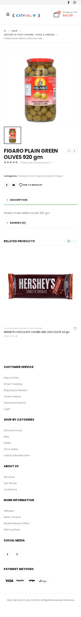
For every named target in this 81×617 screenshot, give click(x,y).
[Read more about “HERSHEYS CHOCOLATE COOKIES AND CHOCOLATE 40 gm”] (71, 255)
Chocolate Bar (11, 328)
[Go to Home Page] (5, 31)
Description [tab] (18, 200)
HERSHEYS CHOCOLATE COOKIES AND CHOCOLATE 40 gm (37, 332)
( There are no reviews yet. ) (35, 162)
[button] (65, 241)
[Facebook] (68, 2)
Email (14, 185)
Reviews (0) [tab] (18, 223)
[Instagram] (74, 2)
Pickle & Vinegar (54, 175)
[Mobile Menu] (8, 14)
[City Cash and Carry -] (26, 15)
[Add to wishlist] (75, 328)
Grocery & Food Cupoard (31, 175)
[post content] (40, 286)
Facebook (7, 185)
